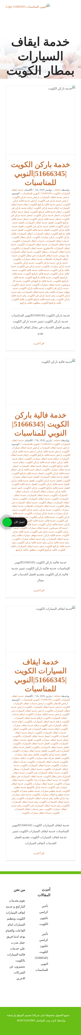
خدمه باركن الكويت (21, 284)
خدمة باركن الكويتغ (37, 787)
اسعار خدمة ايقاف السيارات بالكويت (31, 736)
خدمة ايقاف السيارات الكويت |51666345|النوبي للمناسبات (40, 628)
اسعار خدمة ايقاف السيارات (34, 466)
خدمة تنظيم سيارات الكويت (26, 791)
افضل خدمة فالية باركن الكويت (54, 484)
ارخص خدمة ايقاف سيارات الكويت (43, 714)
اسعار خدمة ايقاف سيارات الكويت (51, 739)
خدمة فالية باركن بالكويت (42, 517)
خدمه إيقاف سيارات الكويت (46, 284)
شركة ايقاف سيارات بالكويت (36, 812)
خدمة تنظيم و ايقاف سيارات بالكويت (51, 794)
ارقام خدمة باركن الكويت (46, 208)
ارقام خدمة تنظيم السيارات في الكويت (40, 728)
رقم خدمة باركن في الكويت (41, 295)
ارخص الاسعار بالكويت (56, 703)
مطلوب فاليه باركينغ (30, 302)
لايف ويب (51, 1020)
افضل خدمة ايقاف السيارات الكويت (31, 743)
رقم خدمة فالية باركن (58, 542)
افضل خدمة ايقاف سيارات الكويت (29, 750)
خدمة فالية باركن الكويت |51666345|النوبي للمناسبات (40, 381)
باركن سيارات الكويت (44, 237)
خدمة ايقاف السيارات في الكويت (43, 772)
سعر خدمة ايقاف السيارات (30, 546)
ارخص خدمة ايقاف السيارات (54, 197)
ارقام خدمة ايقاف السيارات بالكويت (42, 721)
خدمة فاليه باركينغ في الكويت (37, 281)
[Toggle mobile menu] (73, 10)
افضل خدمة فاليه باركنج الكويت (54, 487)
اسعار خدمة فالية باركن (29, 469)
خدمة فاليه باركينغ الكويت (38, 277)
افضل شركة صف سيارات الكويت (43, 758)
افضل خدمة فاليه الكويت (37, 229)
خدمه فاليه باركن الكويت (31, 288)
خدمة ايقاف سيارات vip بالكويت (41, 779)
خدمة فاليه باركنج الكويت (36, 273)
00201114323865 (26, 1020)
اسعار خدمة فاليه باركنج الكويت (28, 473)
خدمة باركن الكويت (45, 262)
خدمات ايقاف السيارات (57, 240)
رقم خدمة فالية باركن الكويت (32, 542)
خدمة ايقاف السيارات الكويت (32, 244)
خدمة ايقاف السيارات (59, 244)
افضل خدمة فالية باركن (23, 480)
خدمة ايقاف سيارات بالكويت (27, 259)
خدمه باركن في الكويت (57, 288)
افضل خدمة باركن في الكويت (40, 226)
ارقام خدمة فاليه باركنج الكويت (46, 211)
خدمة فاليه (43, 270)
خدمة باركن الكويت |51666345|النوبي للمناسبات (40, 119)
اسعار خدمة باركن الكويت (47, 215)
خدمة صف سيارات (21, 794)
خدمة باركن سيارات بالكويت (56, 266)
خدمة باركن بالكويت (24, 262)
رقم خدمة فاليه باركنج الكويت (40, 299)
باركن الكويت (62, 237)
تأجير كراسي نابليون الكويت (43, 915)
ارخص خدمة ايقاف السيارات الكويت (43, 707)
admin (57, 189)
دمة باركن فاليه (61, 798)
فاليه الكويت (18, 299)
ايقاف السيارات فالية (22, 233)
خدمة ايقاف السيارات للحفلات (40, 506)
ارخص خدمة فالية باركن (49, 451)
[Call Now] (7, 522)
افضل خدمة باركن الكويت (49, 480)
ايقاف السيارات (42, 233)
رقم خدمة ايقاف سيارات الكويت (29, 539)
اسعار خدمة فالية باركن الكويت (45, 219)
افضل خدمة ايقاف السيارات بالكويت (50, 747)
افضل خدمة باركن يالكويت (53, 754)
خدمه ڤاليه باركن (52, 535)
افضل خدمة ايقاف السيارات (39, 222)
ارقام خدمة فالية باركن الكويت (40, 462)
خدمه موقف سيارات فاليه (30, 535)
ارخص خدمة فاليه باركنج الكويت (46, 204)
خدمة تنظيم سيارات (51, 791)
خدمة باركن (62, 262)
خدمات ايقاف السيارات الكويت (28, 240)
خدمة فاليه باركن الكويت (50, 524)
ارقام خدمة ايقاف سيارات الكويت (41, 458)
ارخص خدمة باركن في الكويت (53, 200)
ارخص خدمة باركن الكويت (25, 197)
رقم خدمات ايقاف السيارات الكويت (35, 798)
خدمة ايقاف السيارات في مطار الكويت (38, 255)
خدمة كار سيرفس (59, 527)
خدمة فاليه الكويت (28, 270)
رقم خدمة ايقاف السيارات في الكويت (41, 805)
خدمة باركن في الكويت (29, 266)
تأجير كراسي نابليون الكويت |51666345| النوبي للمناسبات (41, 951)
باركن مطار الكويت (22, 237)
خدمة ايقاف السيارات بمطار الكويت (52, 251)
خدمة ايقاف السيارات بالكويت (27, 248)
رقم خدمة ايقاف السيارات (35, 292)
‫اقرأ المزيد (39, 343)
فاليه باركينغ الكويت (51, 302)
